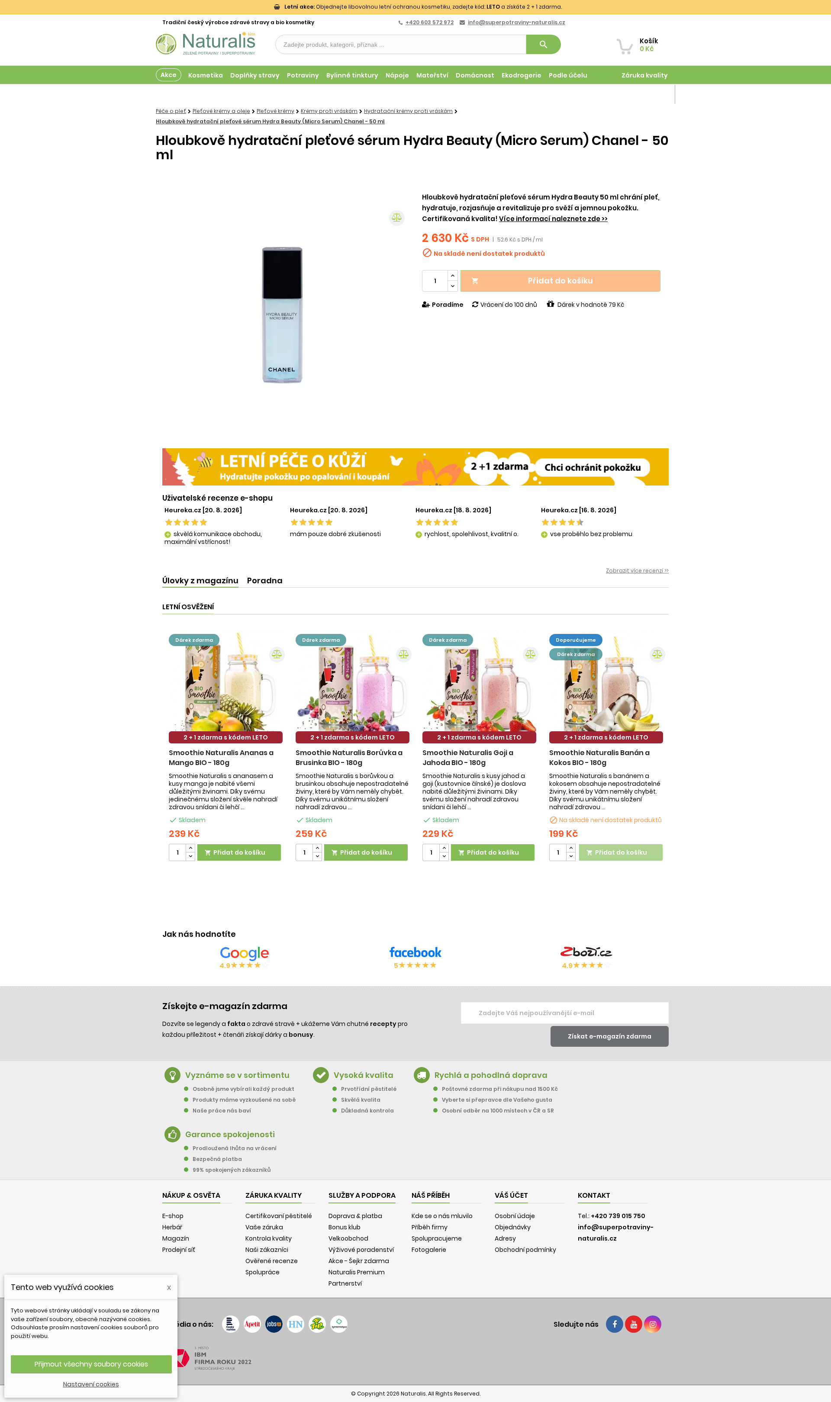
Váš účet (511, 1195)
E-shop (173, 1216)
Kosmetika (205, 75)
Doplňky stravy (255, 75)
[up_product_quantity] (190, 848)
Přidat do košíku (532, 280)
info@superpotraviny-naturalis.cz (516, 22)
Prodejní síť (178, 1249)
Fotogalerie (429, 1249)
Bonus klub (345, 1227)
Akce (169, 75)
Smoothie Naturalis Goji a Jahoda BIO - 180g (467, 758)
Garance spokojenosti (230, 1134)
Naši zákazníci (266, 1249)
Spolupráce (262, 1272)
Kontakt (594, 1195)
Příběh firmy (430, 1227)
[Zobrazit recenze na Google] (244, 954)
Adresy (505, 1238)
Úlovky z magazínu (200, 580)
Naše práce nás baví (222, 1110)
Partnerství (345, 1283)
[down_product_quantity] (190, 856)
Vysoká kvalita (363, 1075)
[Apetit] (252, 1324)
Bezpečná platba (217, 1159)
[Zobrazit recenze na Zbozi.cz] (586, 954)
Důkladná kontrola (367, 1110)
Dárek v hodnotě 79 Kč (590, 304)
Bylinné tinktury (352, 75)
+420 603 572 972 (430, 22)
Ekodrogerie (521, 75)
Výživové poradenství (361, 1249)
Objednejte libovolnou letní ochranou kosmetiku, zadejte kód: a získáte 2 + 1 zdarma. (423, 6)
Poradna (265, 580)
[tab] (200, 581)
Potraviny (303, 75)
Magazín (653, 94)
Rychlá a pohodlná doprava (491, 1075)
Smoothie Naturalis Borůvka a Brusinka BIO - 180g (349, 758)
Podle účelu (568, 75)
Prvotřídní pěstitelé (368, 1089)
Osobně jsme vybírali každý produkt (243, 1089)
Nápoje (397, 75)
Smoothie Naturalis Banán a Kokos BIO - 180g (599, 758)
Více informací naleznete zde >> (553, 218)
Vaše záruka (264, 1227)
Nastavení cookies (91, 1384)
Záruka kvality (645, 75)
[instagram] (652, 1324)
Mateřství (432, 75)
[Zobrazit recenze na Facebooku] (415, 954)
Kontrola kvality (268, 1238)
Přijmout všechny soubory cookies (91, 1364)
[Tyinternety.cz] (339, 1324)
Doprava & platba (355, 1216)
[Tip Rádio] (317, 1324)
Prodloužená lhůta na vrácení (235, 1148)
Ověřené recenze (271, 1261)
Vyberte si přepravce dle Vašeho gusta (497, 1099)
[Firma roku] (415, 1358)
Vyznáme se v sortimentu (237, 1075)
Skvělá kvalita (360, 1099)
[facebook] (614, 1324)
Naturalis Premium (357, 1272)
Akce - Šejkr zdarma (359, 1261)
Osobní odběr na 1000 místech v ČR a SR (498, 1110)
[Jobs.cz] (274, 1324)
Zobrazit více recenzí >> (637, 570)
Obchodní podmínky (525, 1249)
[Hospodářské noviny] (295, 1324)
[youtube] (633, 1324)
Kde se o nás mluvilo (442, 1216)
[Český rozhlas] (230, 1324)
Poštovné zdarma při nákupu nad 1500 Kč (500, 1089)
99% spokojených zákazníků (232, 1170)
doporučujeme (576, 640)
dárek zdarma (194, 640)
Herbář (172, 1227)
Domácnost (475, 75)
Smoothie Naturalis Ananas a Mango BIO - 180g (221, 758)
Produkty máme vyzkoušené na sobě (244, 1099)
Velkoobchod (348, 1238)
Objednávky (513, 1227)
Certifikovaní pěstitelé (278, 1216)
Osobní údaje (515, 1216)
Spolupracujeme (437, 1238)
